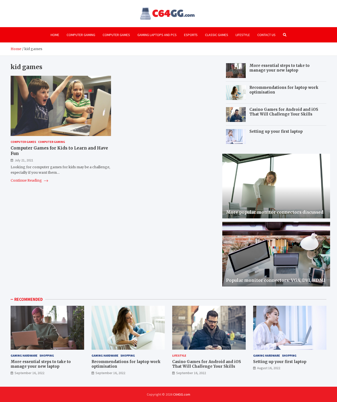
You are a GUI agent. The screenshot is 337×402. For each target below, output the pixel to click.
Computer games (116, 35)
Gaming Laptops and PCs (157, 35)
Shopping (46, 355)
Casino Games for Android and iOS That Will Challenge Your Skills (283, 112)
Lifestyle (243, 35)
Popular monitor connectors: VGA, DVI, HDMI (275, 280)
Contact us (266, 35)
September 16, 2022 (29, 373)
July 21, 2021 (24, 160)
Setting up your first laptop (276, 131)
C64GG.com (181, 394)
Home (55, 35)
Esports (191, 35)
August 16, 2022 (268, 368)
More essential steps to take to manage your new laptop (279, 68)
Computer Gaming (81, 35)
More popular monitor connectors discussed (274, 212)
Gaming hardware (24, 355)
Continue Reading (27, 180)
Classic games (216, 35)
